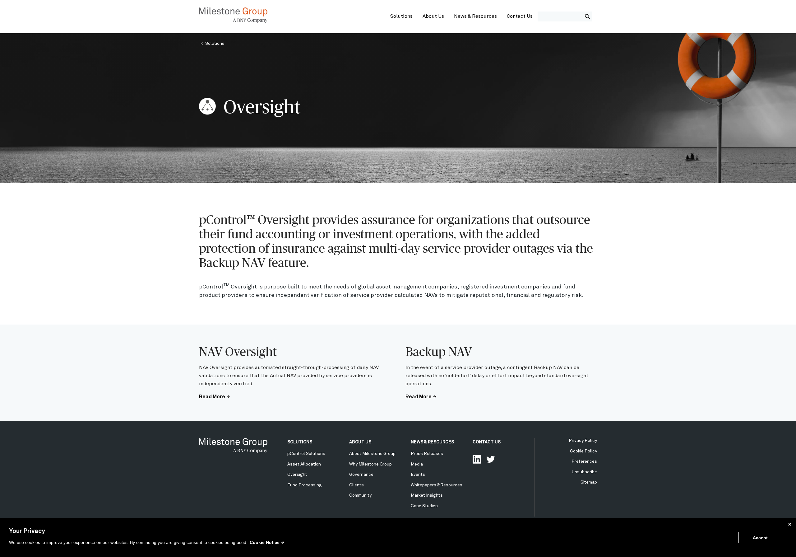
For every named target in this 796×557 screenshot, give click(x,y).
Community (360, 495)
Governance (361, 474)
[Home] (233, 21)
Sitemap (589, 482)
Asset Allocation (304, 464)
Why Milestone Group (370, 464)
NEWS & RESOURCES (432, 442)
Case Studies (424, 506)
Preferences (584, 461)
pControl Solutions (306, 454)
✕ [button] (790, 524)
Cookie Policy (583, 451)
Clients (356, 485)
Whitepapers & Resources (436, 485)
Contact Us (520, 16)
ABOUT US (360, 442)
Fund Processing (304, 485)
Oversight (297, 474)
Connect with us (477, 459)
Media (417, 464)
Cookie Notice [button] (265, 542)
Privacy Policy (583, 440)
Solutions (401, 16)
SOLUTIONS (299, 442)
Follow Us (490, 459)
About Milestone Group (372, 454)
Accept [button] (760, 537)
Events (418, 474)
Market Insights (427, 495)
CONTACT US (487, 442)
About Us (433, 16)
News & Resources (475, 16)
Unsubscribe (584, 472)
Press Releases (427, 454)
